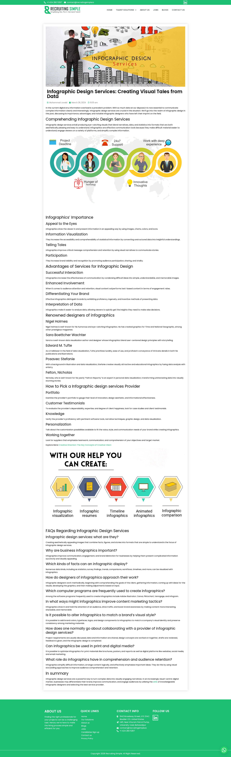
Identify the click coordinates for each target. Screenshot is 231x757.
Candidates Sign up (90, 732)
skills (155, 681)
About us (145, 10)
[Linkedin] (185, 2)
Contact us (86, 735)
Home (109, 10)
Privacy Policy (87, 738)
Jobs (155, 10)
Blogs (165, 10)
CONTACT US (178, 10)
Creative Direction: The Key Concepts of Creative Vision (85, 445)
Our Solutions (87, 719)
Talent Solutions (125, 10)
